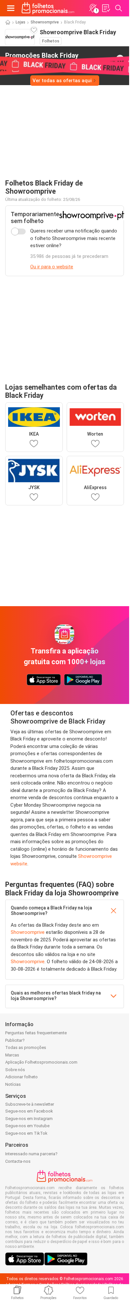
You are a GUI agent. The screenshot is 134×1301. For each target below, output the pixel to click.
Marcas (12, 1055)
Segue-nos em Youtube (27, 1125)
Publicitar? (15, 1040)
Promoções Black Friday (41, 58)
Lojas (20, 22)
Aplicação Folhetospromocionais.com (41, 1062)
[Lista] (105, 8)
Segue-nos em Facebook (29, 1111)
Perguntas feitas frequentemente (36, 1032)
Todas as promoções (25, 1047)
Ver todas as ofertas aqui (62, 80)
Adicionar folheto (21, 1076)
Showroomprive (45, 22)
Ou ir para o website (51, 267)
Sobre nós (15, 1069)
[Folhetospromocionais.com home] (47, 8)
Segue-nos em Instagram (29, 1118)
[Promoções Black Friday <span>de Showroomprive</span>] (120, 59)
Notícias (13, 1084)
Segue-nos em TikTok (26, 1133)
